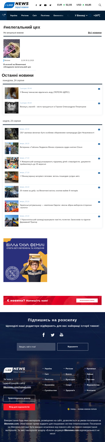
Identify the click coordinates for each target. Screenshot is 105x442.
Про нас (90, 379)
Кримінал (91, 368)
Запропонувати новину (19, 398)
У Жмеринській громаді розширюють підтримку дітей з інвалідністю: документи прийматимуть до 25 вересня (55, 163)
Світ (35, 15)
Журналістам (93, 385)
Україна (13, 15)
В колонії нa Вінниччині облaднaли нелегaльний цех (17, 65)
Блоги (69, 374)
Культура (70, 379)
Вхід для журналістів (19, 407)
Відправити (73, 347)
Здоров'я (70, 390)
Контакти (91, 390)
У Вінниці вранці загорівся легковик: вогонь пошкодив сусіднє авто (50, 176)
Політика (45, 15)
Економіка (58, 15)
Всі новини (95, 32)
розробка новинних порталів (87, 409)
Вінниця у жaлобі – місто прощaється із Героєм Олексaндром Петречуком (53, 107)
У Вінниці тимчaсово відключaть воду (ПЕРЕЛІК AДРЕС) (45, 92)
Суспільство (51, 390)
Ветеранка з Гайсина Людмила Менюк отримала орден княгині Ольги (51, 147)
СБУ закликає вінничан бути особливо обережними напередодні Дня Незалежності (57, 133)
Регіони (25, 15)
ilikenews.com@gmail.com (17, 387)
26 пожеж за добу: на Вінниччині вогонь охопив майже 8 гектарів (49, 190)
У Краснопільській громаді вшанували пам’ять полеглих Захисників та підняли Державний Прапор (55, 220)
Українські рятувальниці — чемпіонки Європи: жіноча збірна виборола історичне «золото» (56, 206)
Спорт (69, 385)
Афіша (90, 374)
